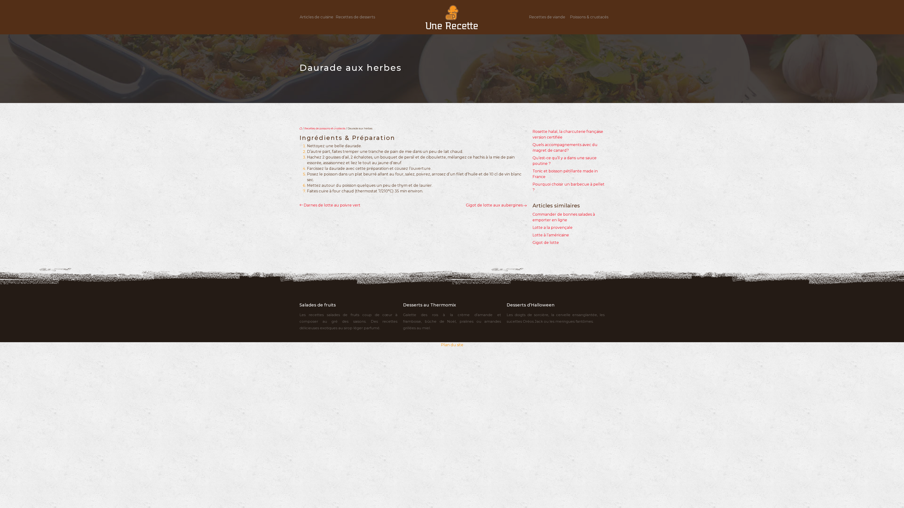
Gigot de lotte (546, 242)
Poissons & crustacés (589, 17)
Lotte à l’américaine (551, 235)
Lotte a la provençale (553, 227)
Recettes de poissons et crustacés (324, 128)
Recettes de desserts (355, 17)
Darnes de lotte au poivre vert (332, 205)
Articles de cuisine (316, 17)
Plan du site (452, 345)
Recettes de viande (547, 17)
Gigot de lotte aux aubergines (494, 205)
